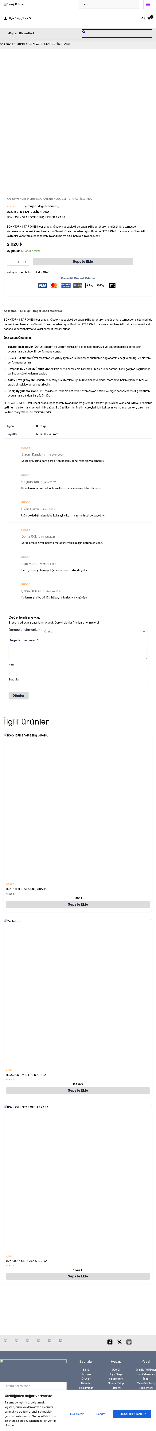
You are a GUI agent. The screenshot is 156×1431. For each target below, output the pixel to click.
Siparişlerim (116, 1379)
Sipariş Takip (116, 1383)
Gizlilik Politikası (146, 1369)
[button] (21, 33)
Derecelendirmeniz (24, 630)
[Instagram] (129, 1342)
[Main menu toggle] (147, 4)
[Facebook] (110, 1342)
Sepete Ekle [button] (78, 904)
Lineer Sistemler (31, 198)
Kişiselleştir (77, 1414)
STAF (46, 272)
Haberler (86, 1383)
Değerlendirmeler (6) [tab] (47, 311)
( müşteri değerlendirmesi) (42, 206)
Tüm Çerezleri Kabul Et (132, 1414)
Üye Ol (116, 1369)
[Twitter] (119, 1342)
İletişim (86, 1374)
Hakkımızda (86, 1388)
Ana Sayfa (13, 198)
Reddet (101, 1414)
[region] (78, 1410)
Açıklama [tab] (10, 311)
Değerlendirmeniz (23, 640)
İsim (11, 664)
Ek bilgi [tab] (25, 311)
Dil (83, 4)
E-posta (14, 679)
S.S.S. (86, 1369)
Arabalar (48, 198)
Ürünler (86, 1379)
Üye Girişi (116, 1374)
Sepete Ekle (83, 261)
